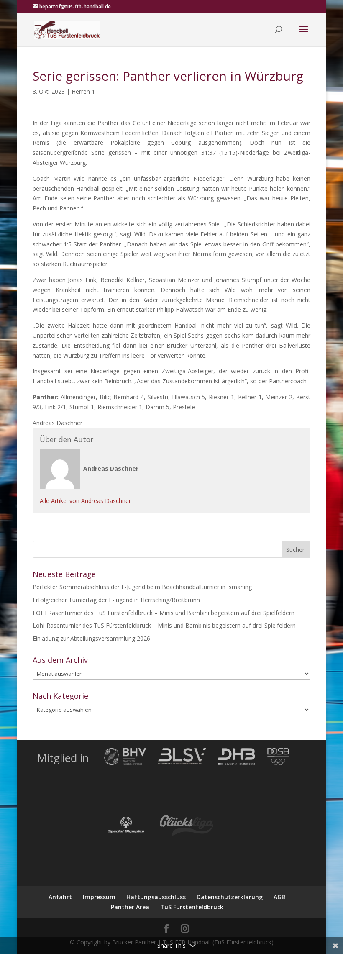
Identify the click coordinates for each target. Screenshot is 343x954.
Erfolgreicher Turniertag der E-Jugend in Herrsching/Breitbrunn (116, 600)
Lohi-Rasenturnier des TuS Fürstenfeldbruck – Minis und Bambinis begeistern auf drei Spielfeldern (164, 625)
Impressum (99, 897)
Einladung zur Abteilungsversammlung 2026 (91, 638)
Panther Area (130, 907)
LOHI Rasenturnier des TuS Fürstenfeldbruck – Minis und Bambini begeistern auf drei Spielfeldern (163, 613)
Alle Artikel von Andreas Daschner (85, 501)
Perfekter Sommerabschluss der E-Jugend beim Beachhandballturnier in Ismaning (142, 587)
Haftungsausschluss (156, 897)
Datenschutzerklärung (230, 897)
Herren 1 (83, 91)
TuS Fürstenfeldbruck (191, 907)
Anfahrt (60, 897)
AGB (279, 897)
